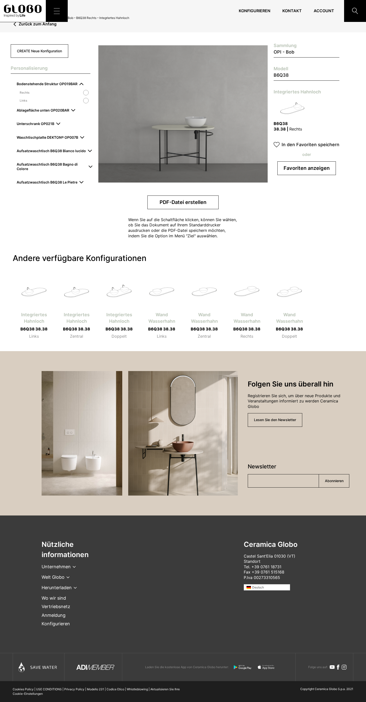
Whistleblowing (137, 689)
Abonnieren (334, 481)
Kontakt (292, 10)
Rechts (24, 92)
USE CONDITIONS (49, 689)
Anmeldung (53, 615)
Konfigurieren (254, 10)
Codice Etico (115, 689)
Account (324, 10)
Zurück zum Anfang (38, 24)
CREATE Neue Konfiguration (39, 51)
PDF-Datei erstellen (183, 202)
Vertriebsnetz (56, 606)
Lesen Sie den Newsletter (275, 420)
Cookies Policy (23, 689)
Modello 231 (95, 689)
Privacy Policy (74, 689)
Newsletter (262, 466)
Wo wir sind (54, 598)
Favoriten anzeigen (307, 168)
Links (23, 100)
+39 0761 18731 (266, 566)
